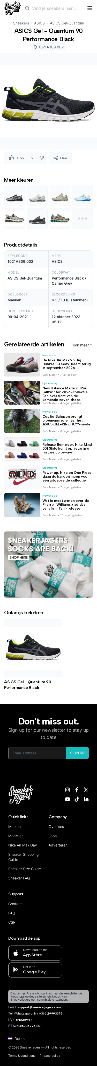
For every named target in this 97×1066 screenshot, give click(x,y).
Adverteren (58, 845)
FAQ (11, 913)
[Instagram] (67, 789)
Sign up (77, 753)
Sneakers (21, 23)
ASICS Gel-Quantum (67, 23)
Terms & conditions (21, 1056)
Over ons (56, 826)
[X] (86, 789)
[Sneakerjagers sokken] (48, 564)
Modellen (16, 836)
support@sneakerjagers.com (39, 1007)
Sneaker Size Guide (24, 869)
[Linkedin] (86, 799)
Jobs (53, 836)
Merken (14, 826)
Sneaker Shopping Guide (23, 857)
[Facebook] (76, 789)
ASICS (39, 23)
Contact (15, 904)
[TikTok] (76, 799)
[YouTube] (67, 799)
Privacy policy (50, 1056)
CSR (12, 922)
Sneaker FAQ (19, 878)
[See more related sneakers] (82, 218)
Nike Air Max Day (22, 845)
